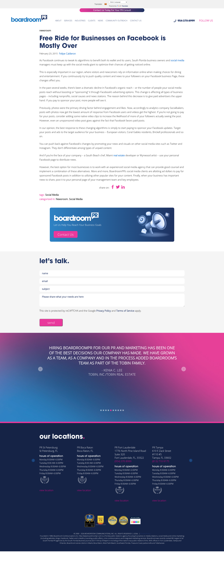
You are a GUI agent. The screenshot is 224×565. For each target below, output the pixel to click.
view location (46, 490)
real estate (119, 155)
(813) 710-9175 (160, 461)
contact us (135, 20)
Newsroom (62, 199)
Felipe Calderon (67, 53)
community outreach (116, 20)
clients (91, 20)
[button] (101, 410)
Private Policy (145, 533)
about (58, 20)
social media (177, 60)
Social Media (52, 194)
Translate (125, 6)
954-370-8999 (186, 21)
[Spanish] (105, 4)
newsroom (45, 30)
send (51, 322)
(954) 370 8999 (123, 461)
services (68, 20)
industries (80, 20)
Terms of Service (125, 310)
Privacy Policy (103, 310)
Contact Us (66, 234)
